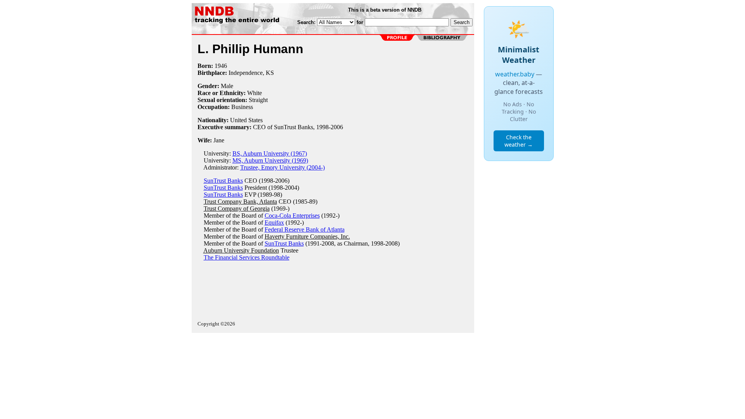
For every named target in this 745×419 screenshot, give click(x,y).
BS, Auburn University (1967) (269, 153)
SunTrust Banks (223, 180)
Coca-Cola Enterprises (292, 215)
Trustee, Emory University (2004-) (282, 167)
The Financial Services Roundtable (246, 257)
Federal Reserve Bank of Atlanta (305, 229)
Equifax (274, 222)
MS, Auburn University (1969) (270, 160)
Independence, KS (251, 72)
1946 (221, 65)
